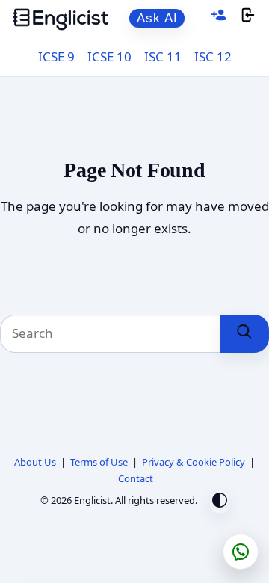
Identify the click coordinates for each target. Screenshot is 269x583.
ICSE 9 (56, 56)
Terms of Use (99, 462)
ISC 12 (213, 56)
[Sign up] (219, 18)
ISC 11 (163, 56)
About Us (35, 462)
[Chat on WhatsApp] (241, 552)
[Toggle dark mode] (219, 501)
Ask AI (157, 18)
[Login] (248, 18)
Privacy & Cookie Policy (193, 462)
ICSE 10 (109, 56)
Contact (135, 478)
